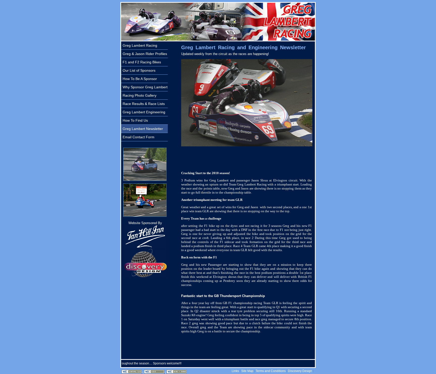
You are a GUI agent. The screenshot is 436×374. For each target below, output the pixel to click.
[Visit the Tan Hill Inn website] (145, 247)
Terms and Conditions (271, 371)
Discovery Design (300, 371)
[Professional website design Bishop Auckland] (145, 276)
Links (235, 371)
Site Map (247, 371)
